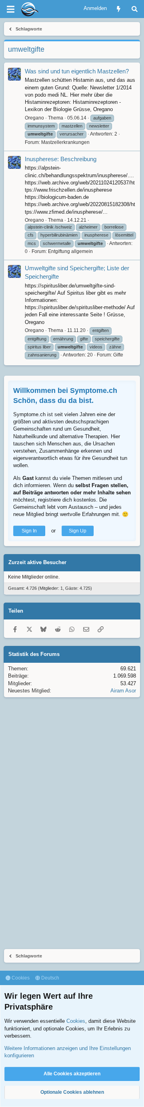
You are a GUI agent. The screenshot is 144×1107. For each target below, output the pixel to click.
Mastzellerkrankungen (65, 142)
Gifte (118, 355)
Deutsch (49, 978)
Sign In (29, 531)
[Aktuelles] (118, 9)
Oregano (34, 118)
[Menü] (10, 9)
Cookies (20, 978)
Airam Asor (123, 691)
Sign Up (77, 531)
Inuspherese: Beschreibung (60, 159)
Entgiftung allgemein (70, 251)
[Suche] (134, 9)
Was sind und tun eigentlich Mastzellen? (77, 71)
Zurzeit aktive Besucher (37, 562)
